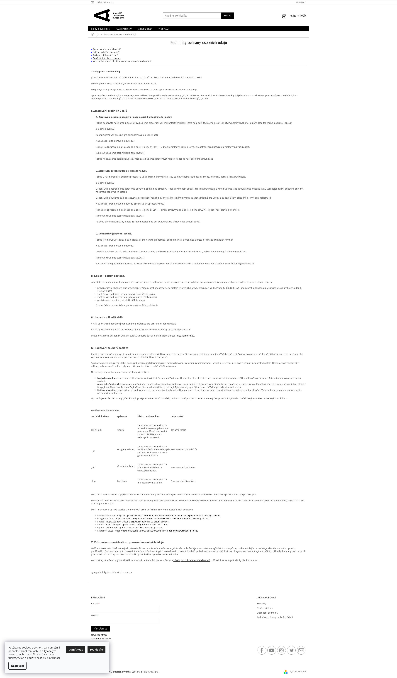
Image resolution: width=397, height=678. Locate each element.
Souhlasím (96, 649)
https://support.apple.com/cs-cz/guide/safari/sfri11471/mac (136, 524)
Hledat (228, 15)
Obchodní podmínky (267, 612)
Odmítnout (76, 649)
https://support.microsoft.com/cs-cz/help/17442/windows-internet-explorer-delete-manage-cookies (169, 515)
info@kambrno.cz (185, 335)
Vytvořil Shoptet (298, 671)
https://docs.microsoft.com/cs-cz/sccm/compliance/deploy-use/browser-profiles (156, 530)
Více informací (51, 658)
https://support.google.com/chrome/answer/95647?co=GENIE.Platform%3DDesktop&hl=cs (162, 518)
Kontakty (261, 603)
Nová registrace (99, 634)
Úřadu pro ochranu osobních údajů (191, 560)
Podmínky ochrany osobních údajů (275, 617)
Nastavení (17, 666)
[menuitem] (100, 28)
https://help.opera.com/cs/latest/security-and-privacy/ (134, 527)
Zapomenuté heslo (101, 638)
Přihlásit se (100, 628)
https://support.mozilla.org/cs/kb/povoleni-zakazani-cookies (137, 521)
